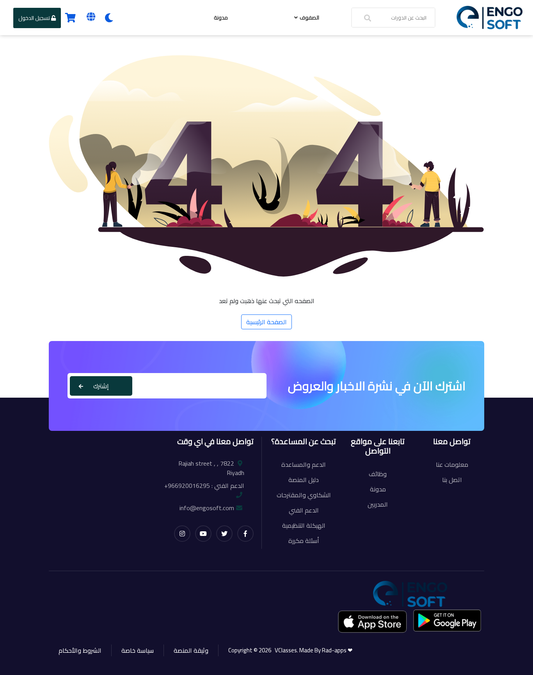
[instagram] (182, 533)
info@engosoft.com (206, 508)
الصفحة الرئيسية (266, 322)
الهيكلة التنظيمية (303, 525)
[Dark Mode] (109, 17)
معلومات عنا (452, 464)
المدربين (378, 504)
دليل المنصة (303, 480)
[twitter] (224, 533)
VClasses (284, 650)
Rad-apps (335, 650)
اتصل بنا (452, 480)
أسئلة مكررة (303, 540)
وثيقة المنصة (191, 650)
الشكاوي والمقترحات (304, 495)
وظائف (378, 474)
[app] (373, 621)
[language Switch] (91, 16)
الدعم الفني (304, 510)
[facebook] (245, 533)
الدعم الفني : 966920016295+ (204, 485)
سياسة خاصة (137, 650)
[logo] (489, 17)
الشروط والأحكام (80, 650)
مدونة (221, 17)
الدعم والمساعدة (303, 464)
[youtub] (203, 533)
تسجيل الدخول (34, 18)
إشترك (101, 386)
